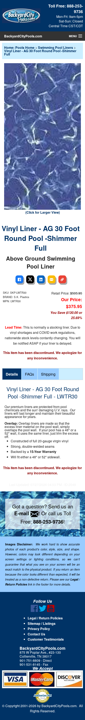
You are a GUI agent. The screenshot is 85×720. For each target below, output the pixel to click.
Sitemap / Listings (41, 623)
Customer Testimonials (46, 639)
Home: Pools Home (19, 47)
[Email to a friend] (51, 279)
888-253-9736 (75, 8)
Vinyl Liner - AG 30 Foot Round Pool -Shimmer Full (40, 52)
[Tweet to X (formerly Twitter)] (30, 279)
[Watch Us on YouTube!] (50, 610)
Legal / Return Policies (45, 618)
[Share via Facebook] (19, 279)
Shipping (48, 374)
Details (12, 374)
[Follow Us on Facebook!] (34, 610)
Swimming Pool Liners (55, 47)
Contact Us (36, 634)
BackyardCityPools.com (23, 36)
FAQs (29, 374)
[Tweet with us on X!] (42, 610)
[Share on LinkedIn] (41, 279)
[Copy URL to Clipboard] (62, 279)
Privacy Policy (39, 628)
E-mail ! (27, 513)
